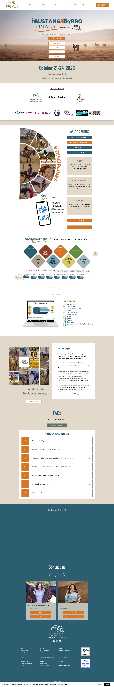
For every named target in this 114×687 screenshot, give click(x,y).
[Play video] (29, 366)
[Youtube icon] (60, 641)
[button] (63, 655)
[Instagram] (57, 641)
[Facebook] (54, 641)
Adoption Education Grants (47, 657)
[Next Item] (95, 253)
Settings (100, 684)
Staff (22, 657)
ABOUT (23, 648)
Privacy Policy (63, 684)
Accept (107, 684)
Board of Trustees (26, 655)
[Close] (112, 684)
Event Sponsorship (45, 655)
